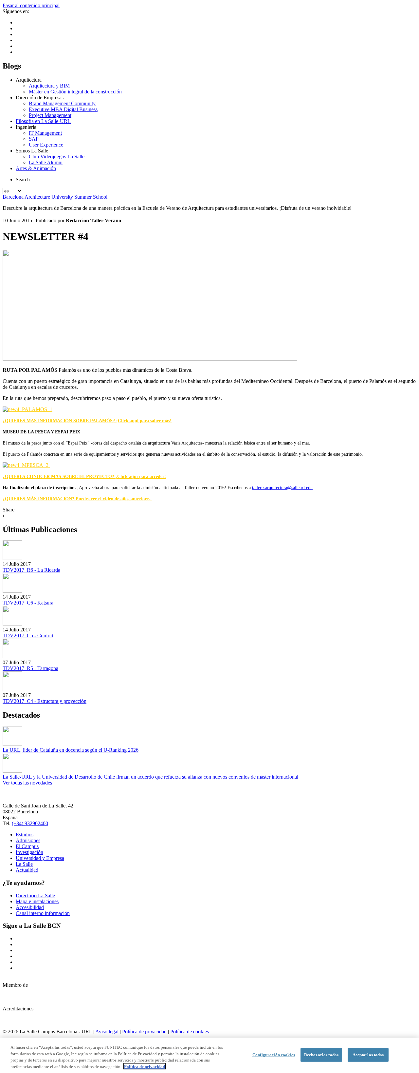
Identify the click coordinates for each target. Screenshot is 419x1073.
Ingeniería (26, 127)
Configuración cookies (273, 1054)
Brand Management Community (62, 103)
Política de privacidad (144, 1031)
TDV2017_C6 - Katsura (28, 603)
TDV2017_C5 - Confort (28, 635)
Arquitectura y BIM (49, 86)
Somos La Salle (32, 150)
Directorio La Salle (35, 895)
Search (23, 179)
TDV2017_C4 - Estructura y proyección (44, 701)
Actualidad (27, 870)
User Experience (46, 145)
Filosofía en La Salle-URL (43, 121)
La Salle (24, 864)
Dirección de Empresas (40, 97)
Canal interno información (43, 913)
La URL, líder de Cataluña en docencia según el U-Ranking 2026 (70, 750)
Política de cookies (189, 1031)
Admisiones (28, 840)
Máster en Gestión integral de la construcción (75, 91)
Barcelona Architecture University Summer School (55, 197)
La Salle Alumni (46, 162)
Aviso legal (106, 1031)
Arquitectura (29, 80)
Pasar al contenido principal (31, 5)
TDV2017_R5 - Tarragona (30, 668)
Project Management (50, 115)
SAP (34, 139)
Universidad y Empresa (40, 858)
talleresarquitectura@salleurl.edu (282, 487)
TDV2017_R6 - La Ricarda (31, 570)
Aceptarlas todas (368, 1054)
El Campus (27, 846)
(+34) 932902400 (30, 823)
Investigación (29, 852)
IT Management (45, 133)
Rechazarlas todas (321, 1054)
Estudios (24, 834)
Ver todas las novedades (27, 782)
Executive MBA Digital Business (63, 109)
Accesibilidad (30, 907)
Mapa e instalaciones (37, 901)
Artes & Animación (36, 168)
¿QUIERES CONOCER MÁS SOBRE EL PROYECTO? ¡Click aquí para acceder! (84, 476)
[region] (209, 1055)
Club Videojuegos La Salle (56, 156)
